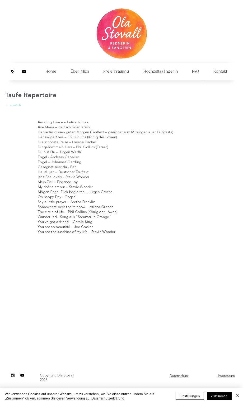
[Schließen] (237, 396)
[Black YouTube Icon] (24, 71)
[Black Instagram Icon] (12, 71)
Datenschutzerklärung (107, 398)
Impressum (226, 375)
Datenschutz (178, 375)
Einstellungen (190, 396)
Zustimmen (219, 396)
